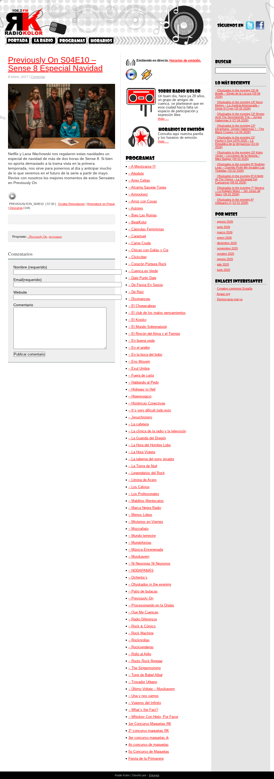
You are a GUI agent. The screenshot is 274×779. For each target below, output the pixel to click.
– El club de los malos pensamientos (157, 313)
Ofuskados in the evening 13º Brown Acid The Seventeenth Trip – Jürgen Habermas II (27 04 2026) (239, 117)
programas (55, 236)
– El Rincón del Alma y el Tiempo (154, 334)
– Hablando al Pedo (143, 382)
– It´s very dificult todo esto (149, 410)
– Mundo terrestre (142, 536)
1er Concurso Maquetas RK (149, 724)
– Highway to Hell (141, 389)
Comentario (23, 305)
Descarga (16, 207)
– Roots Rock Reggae (145, 661)
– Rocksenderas (141, 647)
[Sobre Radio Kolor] (43, 41)
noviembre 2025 (227, 248)
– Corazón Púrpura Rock (147, 264)
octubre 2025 (225, 253)
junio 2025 (223, 269)
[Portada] (18, 41)
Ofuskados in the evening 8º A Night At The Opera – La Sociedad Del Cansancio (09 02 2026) (239, 179)
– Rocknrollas (139, 640)
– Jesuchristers (140, 417)
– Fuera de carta (141, 375)
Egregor (154, 775)
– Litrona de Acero (142, 480)
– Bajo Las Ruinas (142, 215)
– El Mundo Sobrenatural (147, 327)
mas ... (163, 119)
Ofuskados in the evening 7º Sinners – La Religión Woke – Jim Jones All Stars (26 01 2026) (239, 191)
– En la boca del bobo (145, 355)
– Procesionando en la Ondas (151, 605)
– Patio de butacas (143, 591)
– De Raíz (136, 292)
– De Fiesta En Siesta (145, 285)
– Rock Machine (141, 633)
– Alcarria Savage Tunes (147, 187)
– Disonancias (139, 299)
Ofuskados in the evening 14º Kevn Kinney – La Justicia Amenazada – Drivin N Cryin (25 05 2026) (239, 105)
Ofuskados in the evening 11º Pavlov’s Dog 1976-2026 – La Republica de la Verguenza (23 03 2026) (237, 142)
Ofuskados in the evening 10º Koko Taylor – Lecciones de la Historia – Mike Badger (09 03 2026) (239, 155)
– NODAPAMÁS (141, 570)
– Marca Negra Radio (144, 508)
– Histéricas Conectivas (146, 403)
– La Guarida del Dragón (147, 438)
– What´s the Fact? (143, 710)
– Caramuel (137, 236)
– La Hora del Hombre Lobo (149, 445)
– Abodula (136, 173)
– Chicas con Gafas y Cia (148, 250)
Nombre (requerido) (30, 267)
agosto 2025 (225, 259)
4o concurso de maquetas (148, 745)
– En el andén (139, 348)
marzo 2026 (225, 232)
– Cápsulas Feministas (146, 229)
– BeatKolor (137, 222)
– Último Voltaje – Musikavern (151, 689)
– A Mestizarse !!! (142, 166)
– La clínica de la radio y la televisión (157, 431)
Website (20, 292)
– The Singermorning (144, 668)
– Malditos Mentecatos (146, 501)
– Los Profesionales (143, 494)
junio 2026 (223, 227)
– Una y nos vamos (143, 696)
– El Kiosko (137, 320)
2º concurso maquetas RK (148, 731)
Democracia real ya (229, 299)
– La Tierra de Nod (142, 466)
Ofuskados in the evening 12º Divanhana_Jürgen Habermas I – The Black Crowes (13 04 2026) (239, 129)
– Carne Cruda (139, 243)
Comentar (38, 77)
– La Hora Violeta (141, 452)
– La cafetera (138, 424)
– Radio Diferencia (142, 619)
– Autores (135, 208)
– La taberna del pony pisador (151, 459)
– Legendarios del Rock (146, 473)
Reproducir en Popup (101, 203)
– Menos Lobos (140, 515)
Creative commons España (234, 288)
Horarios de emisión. (185, 60)
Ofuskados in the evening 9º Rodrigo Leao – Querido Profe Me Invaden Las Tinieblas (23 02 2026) (240, 167)
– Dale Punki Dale (142, 278)
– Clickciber (137, 257)
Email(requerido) (27, 280)
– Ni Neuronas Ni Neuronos (149, 563)
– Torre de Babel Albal (145, 675)
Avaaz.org (223, 293)
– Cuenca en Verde (143, 271)
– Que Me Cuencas (143, 612)
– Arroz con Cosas (142, 201)
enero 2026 (224, 237)
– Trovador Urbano (142, 682)
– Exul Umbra (139, 368)
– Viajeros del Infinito (144, 703)
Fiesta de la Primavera (145, 758)
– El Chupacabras (142, 306)
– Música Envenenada (145, 550)
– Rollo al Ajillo (139, 654)
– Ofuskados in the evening (149, 584)
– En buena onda (141, 341)
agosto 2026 (225, 221)
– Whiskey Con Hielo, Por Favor (153, 717)
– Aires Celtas (139, 180)
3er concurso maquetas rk (148, 738)
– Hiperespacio (139, 396)
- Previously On (37, 236)
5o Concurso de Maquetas (148, 752)
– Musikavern (138, 557)
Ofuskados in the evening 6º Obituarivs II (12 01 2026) (234, 201)
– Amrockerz (138, 194)
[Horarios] (101, 41)
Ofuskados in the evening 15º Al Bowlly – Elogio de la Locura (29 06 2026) (237, 93)
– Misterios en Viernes (145, 522)
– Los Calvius (139, 487)
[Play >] (12, 196)
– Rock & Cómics (142, 626)
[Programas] (72, 41)
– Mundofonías (139, 543)
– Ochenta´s (137, 577)
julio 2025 (223, 264)
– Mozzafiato (138, 529)
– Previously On (140, 598)
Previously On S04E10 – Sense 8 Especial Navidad (55, 64)
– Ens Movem (139, 361)
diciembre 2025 (227, 243)
